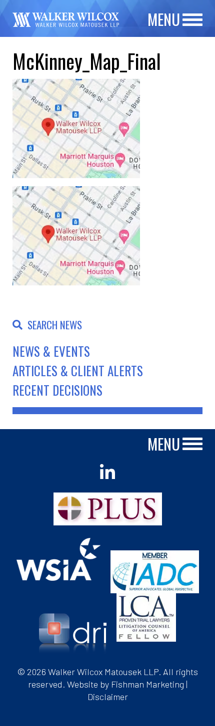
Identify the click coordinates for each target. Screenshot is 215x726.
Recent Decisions (57, 390)
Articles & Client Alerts (77, 370)
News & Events (51, 351)
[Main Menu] (192, 20)
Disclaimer (108, 696)
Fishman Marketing (147, 684)
